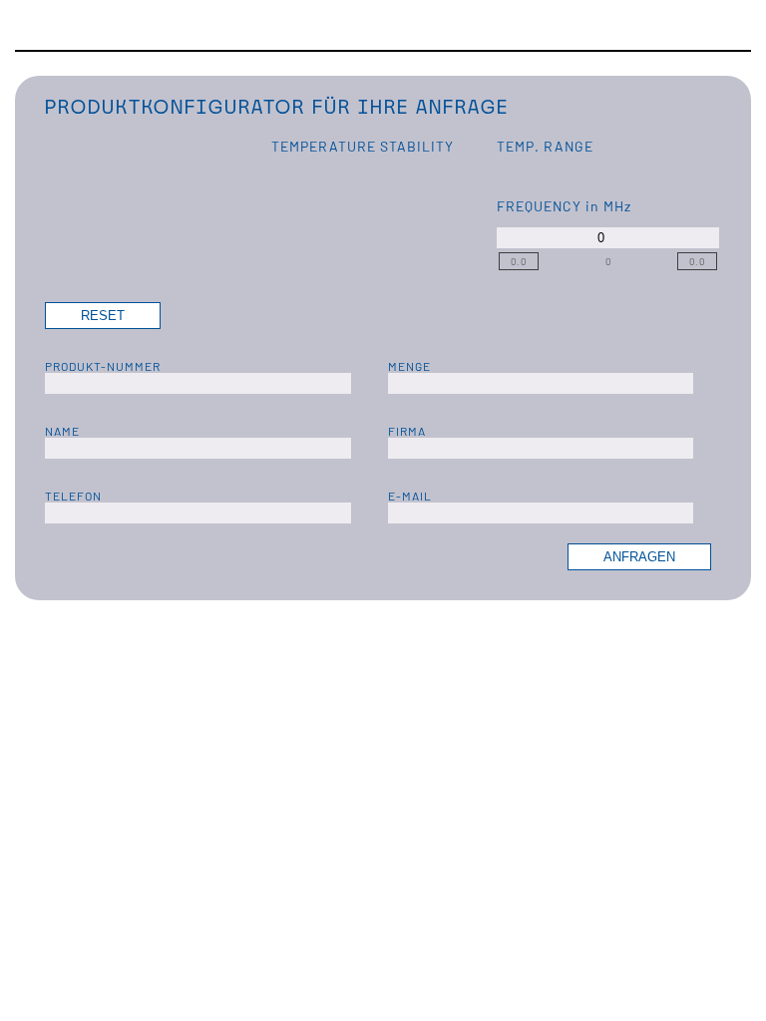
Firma (407, 431)
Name (62, 431)
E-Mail (410, 496)
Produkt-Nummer (103, 366)
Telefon (73, 496)
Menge (409, 366)
